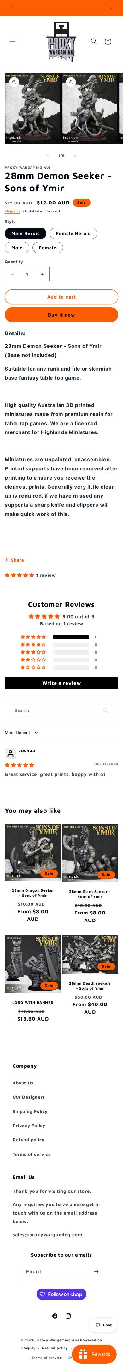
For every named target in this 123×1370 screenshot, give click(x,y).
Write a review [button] (61, 683)
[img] (19, 765)
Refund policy (28, 1139)
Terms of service (32, 1154)
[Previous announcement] (12, 8)
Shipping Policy (30, 1111)
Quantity (14, 261)
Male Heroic (25, 233)
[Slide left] (48, 155)
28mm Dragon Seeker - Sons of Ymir (33, 893)
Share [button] (17, 560)
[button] (13, 41)
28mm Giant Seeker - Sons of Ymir (90, 894)
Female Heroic (73, 233)
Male (17, 247)
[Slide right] (75, 155)
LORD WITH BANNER (33, 1002)
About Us (23, 1082)
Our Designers (29, 1097)
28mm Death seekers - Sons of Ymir (90, 986)
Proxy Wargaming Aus (58, 1340)
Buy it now (61, 314)
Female (47, 247)
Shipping (12, 211)
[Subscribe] (96, 1271)
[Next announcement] (111, 8)
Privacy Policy (29, 1125)
